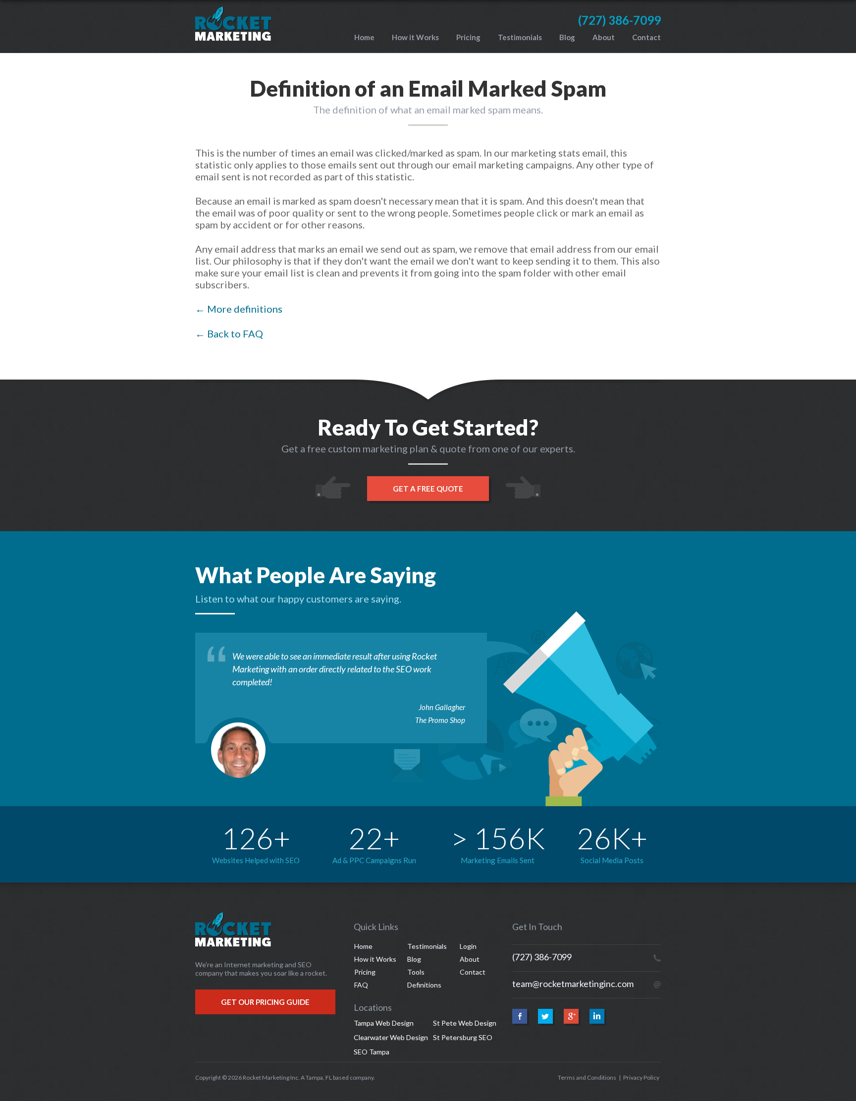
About (603, 37)
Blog (567, 37)
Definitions (424, 985)
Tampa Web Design (384, 1023)
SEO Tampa (371, 1051)
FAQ (361, 985)
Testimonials (520, 37)
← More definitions (238, 309)
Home (364, 37)
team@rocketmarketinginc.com (573, 983)
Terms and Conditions (587, 1077)
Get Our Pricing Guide (265, 1001)
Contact (646, 37)
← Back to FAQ (229, 333)
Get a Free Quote (428, 488)
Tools (416, 972)
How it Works (415, 37)
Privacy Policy (641, 1077)
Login (468, 946)
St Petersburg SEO (462, 1037)
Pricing (468, 37)
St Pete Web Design (464, 1023)
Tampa (314, 1077)
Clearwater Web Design (391, 1037)
